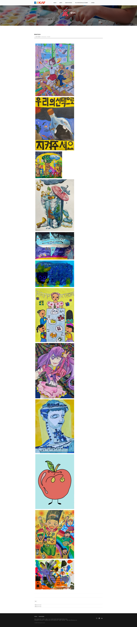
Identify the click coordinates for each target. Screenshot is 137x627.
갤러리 (61, 2)
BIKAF (55, 2)
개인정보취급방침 (41, 616)
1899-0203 (63, 620)
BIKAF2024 (38, 604)
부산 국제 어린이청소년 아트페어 (81, 2)
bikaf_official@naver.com (73, 620)
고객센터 (92, 2)
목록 (35, 601)
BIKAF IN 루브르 (68, 2)
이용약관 (35, 616)
